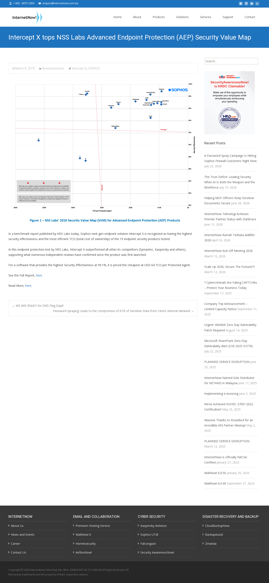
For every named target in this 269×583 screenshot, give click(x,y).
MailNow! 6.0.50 (215, 473)
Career (15, 544)
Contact (250, 17)
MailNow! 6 (83, 535)
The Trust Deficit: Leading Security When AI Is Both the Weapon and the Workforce (229, 182)
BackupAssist (214, 535)
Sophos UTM (149, 535)
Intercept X (79, 68)
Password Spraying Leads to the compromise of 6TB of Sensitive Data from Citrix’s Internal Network (123, 311)
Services (205, 17)
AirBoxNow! (84, 552)
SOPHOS (94, 68)
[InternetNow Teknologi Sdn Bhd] (24, 16)
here (39, 275)
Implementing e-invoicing (221, 394)
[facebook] (241, 5)
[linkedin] (257, 5)
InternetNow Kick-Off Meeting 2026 (228, 251)
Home (117, 17)
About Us (17, 526)
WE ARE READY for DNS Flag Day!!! (37, 306)
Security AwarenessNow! (157, 552)
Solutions (182, 17)
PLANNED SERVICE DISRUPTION (226, 362)
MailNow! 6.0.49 (215, 483)
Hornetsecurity (86, 544)
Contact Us (18, 552)
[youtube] (252, 5)
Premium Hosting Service (93, 526)
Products (159, 17)
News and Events (22, 535)
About (137, 17)
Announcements (53, 68)
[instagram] (246, 5)
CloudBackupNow (217, 526)
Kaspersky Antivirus (153, 526)
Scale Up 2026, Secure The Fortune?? (229, 267)
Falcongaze (148, 544)
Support (228, 17)
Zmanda (210, 544)
